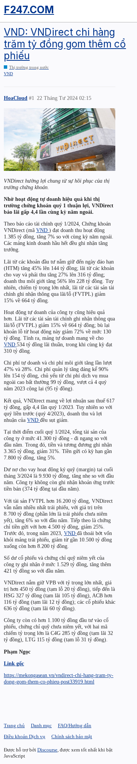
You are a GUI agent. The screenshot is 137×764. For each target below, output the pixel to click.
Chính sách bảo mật (71, 736)
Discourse (47, 750)
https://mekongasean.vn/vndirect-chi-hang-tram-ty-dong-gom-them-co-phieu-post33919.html (58, 678)
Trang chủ (14, 725)
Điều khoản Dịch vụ (24, 736)
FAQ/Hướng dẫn (74, 725)
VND (8, 73)
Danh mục (41, 725)
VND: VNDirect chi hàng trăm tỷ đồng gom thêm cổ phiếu (65, 44)
